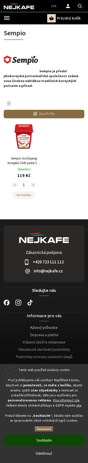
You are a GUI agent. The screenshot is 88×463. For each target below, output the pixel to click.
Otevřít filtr (47, 113)
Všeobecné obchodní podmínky (44, 349)
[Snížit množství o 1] (14, 185)
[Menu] (7, 18)
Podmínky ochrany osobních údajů (44, 357)
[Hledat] (80, 6)
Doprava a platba (44, 335)
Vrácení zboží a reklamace (44, 342)
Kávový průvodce (44, 327)
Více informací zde (66, 400)
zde (78, 405)
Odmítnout (44, 453)
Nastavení (44, 429)
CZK (54, 6)
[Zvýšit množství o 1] (33, 185)
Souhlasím (44, 440)
